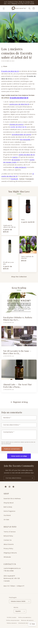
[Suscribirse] (32, 478)
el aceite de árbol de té (19, 98)
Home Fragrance (9, 511)
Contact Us (8, 540)
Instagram (30, 179)
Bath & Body (8, 507)
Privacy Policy (8, 548)
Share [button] (5, 66)
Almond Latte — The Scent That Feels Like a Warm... (17, 385)
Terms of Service (10, 532)
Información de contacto (25, 623)
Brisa (23, 219)
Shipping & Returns (10, 553)
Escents (14, 617)
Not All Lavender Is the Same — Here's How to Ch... (17, 352)
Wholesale (7, 557)
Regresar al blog (20, 402)
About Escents (9, 544)
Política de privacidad (12, 620)
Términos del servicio (27, 620)
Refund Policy (8, 536)
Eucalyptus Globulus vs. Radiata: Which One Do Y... (17, 318)
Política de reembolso (24, 617)
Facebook (14, 179)
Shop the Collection (19, 277)
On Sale (6, 520)
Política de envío (12, 623)
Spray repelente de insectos (27, 257)
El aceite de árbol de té (10, 71)
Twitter (21, 179)
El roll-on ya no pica (8, 263)
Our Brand (7, 515)
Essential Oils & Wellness (12, 499)
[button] (4, 8)
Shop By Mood (8, 503)
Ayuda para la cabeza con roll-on (9, 226)
